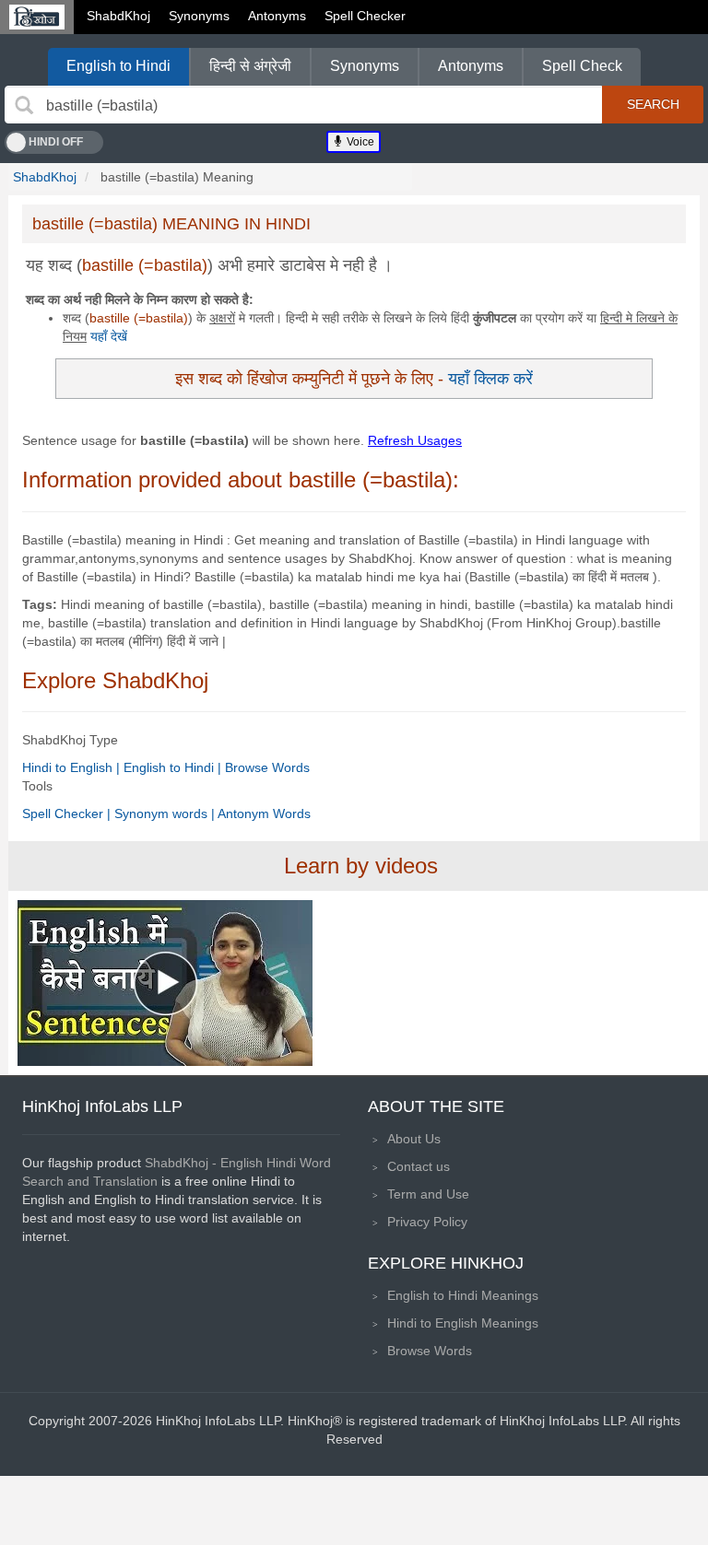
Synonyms (199, 15)
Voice (359, 141)
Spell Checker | (68, 813)
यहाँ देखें (108, 336)
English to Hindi (118, 66)
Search (653, 104)
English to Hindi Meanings (462, 1295)
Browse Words (267, 767)
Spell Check (582, 66)
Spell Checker (365, 15)
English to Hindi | (174, 767)
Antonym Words (264, 813)
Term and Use (428, 1194)
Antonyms (277, 15)
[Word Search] (24, 105)
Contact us (418, 1166)
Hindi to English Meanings (462, 1323)
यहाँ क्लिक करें (490, 378)
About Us (414, 1138)
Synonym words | (166, 813)
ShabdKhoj (118, 15)
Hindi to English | (73, 767)
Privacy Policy (427, 1221)
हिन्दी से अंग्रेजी (250, 66)
